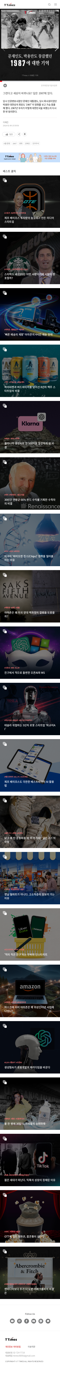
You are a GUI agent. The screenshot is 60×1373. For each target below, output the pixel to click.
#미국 (6, 551)
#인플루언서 (20, 1118)
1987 (15, 143)
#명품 (18, 607)
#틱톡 (6, 1175)
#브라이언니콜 (17, 269)
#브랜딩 (20, 833)
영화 (20, 143)
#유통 (13, 607)
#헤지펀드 (12, 494)
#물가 (22, 889)
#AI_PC (17, 776)
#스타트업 (22, 213)
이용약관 (31, 1346)
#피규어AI (8, 720)
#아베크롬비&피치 (10, 1284)
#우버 (16, 949)
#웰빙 (13, 1118)
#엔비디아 (21, 1284)
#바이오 (17, 551)
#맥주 (6, 382)
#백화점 (7, 607)
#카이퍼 (13, 1002)
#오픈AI (7, 667)
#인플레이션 (15, 889)
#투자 (6, 494)
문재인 (27, 143)
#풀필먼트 (14, 329)
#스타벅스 (8, 269)
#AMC (6, 1231)
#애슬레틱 (20, 382)
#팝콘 (18, 1231)
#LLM (17, 667)
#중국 (11, 551)
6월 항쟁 (7, 143)
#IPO (13, 438)
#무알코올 (12, 382)
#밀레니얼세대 (31, 1284)
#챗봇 (17, 438)
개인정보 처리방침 (13, 1346)
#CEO (25, 269)
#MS (12, 667)
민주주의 (36, 143)
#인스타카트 (8, 949)
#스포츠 (7, 213)
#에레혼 (7, 1118)
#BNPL (7, 438)
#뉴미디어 (14, 213)
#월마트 (21, 329)
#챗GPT (12, 1062)
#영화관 (12, 1231)
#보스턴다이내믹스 (25, 720)
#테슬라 (15, 720)
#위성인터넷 (21, 1002)
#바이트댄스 (13, 1175)
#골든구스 (8, 833)
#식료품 (21, 949)
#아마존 (7, 329)
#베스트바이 (8, 776)
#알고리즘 (20, 494)
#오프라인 (24, 776)
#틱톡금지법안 (24, 1175)
